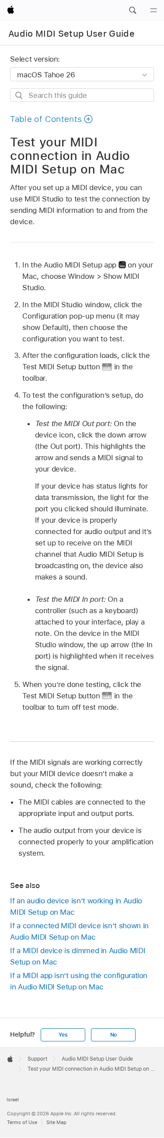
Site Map (56, 1122)
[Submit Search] (19, 95)
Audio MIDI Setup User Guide (71, 33)
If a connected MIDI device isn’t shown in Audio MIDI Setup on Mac (79, 931)
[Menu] (153, 10)
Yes (63, 1035)
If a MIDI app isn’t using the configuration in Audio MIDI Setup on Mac (78, 981)
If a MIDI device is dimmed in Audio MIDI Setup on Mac (77, 956)
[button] (132, 10)
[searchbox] (82, 95)
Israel (13, 1099)
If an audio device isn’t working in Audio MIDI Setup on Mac (76, 906)
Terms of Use (22, 1122)
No (113, 1035)
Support (37, 1059)
